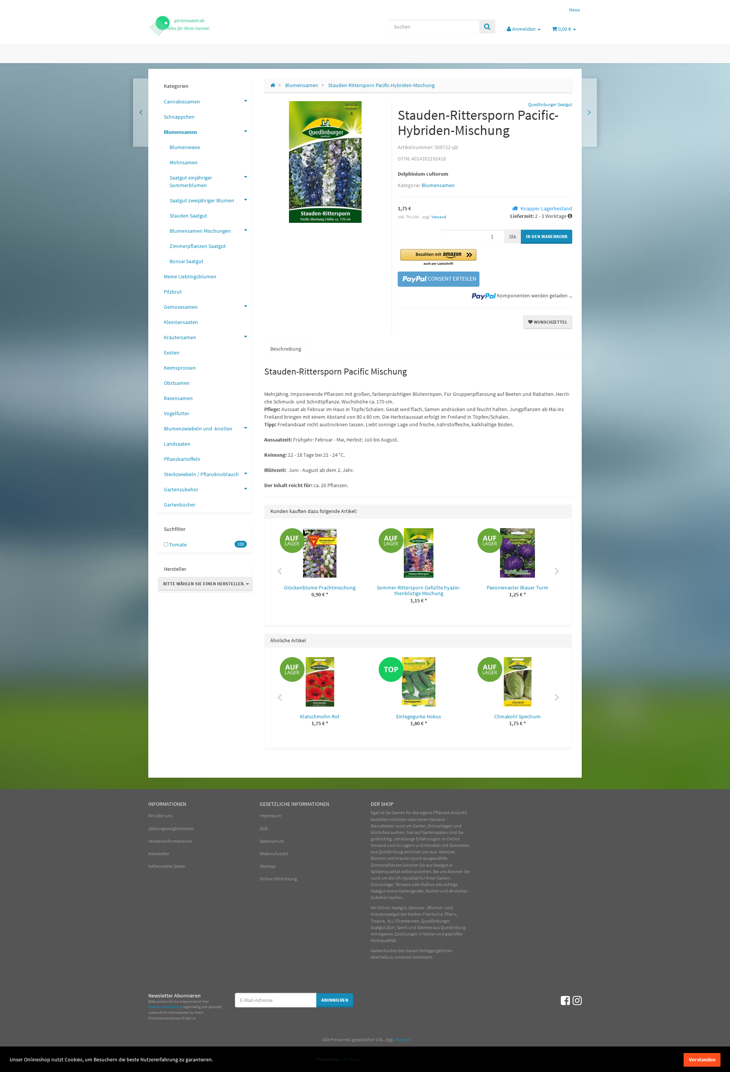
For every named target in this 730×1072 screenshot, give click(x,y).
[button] (438, 257)
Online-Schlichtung (278, 878)
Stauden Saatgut (188, 215)
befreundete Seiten (167, 866)
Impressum (270, 815)
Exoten (171, 352)
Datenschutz (272, 841)
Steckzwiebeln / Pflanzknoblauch (201, 474)
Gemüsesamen (181, 306)
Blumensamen (438, 185)
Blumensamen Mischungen (200, 230)
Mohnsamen (184, 162)
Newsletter (158, 853)
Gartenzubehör (181, 489)
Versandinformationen (170, 841)
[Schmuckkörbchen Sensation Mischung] (140, 112)
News (574, 10)
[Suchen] (487, 26)
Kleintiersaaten (181, 322)
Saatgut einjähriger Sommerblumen (191, 181)
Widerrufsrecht (274, 853)
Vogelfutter (176, 413)
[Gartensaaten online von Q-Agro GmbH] (216, 25)
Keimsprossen (180, 367)
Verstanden (702, 1059)
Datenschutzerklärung (165, 1006)
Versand (439, 216)
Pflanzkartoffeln (182, 459)
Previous (279, 571)
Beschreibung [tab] (285, 348)
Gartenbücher (179, 504)
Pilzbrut (173, 291)
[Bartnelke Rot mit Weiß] (589, 112)
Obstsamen (177, 383)
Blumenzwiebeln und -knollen (198, 428)
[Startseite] (272, 85)
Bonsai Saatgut (186, 261)
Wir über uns (160, 815)
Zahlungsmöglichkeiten (171, 828)
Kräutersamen (180, 337)
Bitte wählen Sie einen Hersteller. (204, 583)
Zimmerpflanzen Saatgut (198, 246)
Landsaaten (177, 443)
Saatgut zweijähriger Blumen (202, 200)
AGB (264, 828)
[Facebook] (565, 1000)
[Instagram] (577, 1000)
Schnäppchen (179, 116)
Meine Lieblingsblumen (190, 276)
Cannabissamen (182, 101)
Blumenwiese (185, 147)
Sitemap (268, 866)
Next (557, 571)
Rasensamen (178, 398)
